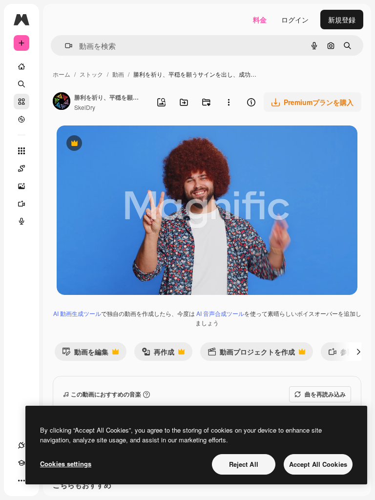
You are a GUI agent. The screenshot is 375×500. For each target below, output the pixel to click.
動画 (118, 74)
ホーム (61, 74)
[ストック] (21, 101)
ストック (91, 74)
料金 (260, 19)
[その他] (21, 480)
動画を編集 (85, 354)
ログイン (295, 19)
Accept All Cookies (318, 464)
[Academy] (21, 463)
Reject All (243, 464)
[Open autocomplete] (64, 45)
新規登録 (341, 19)
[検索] (21, 84)
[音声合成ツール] (21, 221)
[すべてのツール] (21, 151)
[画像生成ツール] (21, 186)
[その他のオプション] (228, 102)
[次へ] (358, 351)
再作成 (158, 354)
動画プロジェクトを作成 (251, 354)
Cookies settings (65, 463)
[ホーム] (21, 66)
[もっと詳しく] (21, 119)
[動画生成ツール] (21, 203)
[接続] (21, 445)
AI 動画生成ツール (77, 313)
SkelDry (84, 107)
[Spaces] (21, 168)
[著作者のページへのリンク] (61, 102)
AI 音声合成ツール (220, 313)
